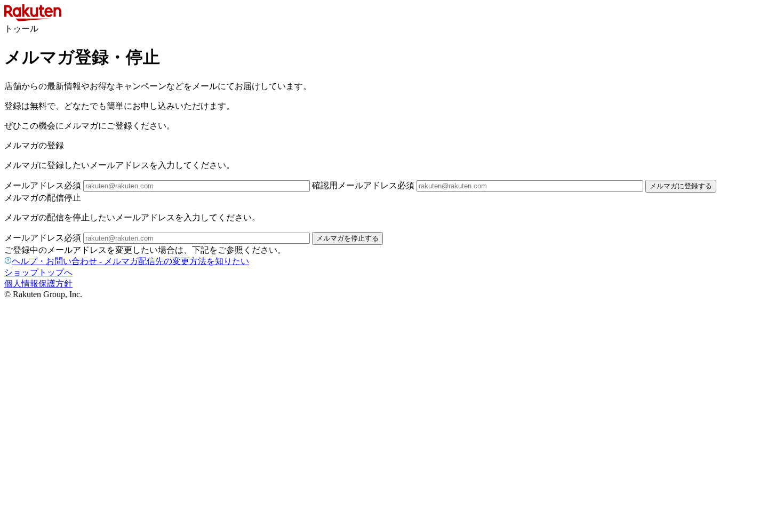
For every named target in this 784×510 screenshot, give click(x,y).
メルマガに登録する (681, 186)
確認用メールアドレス (363, 185)
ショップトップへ (38, 272)
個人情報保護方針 (38, 283)
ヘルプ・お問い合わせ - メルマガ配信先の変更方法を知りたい (130, 261)
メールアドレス (42, 185)
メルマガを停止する (347, 238)
